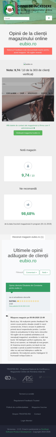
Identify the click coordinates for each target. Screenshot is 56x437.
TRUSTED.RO (13, 369)
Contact (37, 414)
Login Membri (26, 421)
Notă (44, 272)
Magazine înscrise (39, 407)
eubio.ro (28, 43)
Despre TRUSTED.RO (21, 414)
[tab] (28, 237)
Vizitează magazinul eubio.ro (28, 133)
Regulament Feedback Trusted (26, 400)
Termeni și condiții (26, 394)
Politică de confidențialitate (17, 407)
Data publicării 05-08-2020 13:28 (19, 306)
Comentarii (31, 272)
